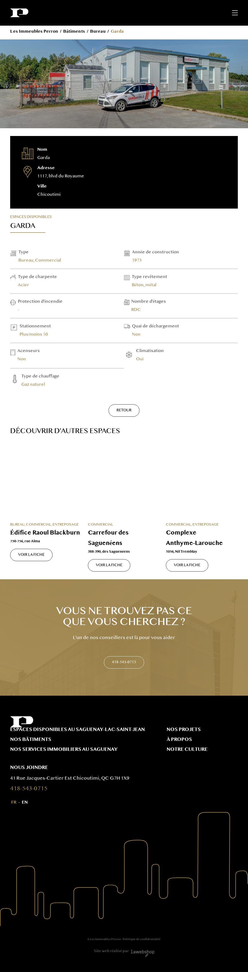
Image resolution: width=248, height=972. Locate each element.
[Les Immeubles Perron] (19, 12)
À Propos (179, 740)
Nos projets (184, 730)
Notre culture (187, 750)
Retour (124, 410)
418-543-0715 (124, 662)
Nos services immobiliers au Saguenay (63, 750)
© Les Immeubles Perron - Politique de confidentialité (123, 939)
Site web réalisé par (111, 951)
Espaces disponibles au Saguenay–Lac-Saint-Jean (77, 730)
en (25, 802)
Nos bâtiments (30, 740)
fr (13, 802)
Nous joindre (29, 768)
